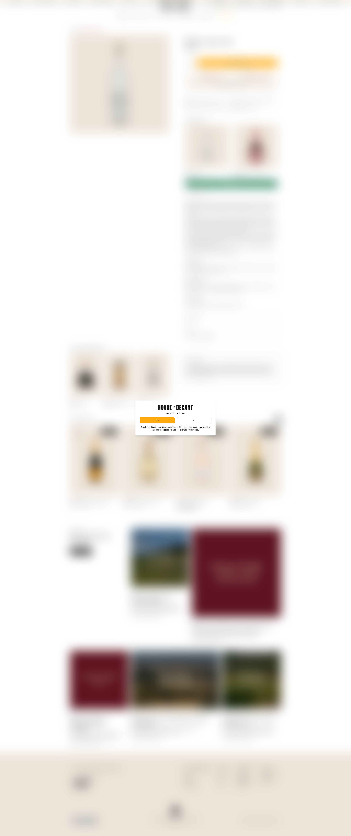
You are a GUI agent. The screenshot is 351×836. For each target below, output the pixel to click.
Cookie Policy (178, 429)
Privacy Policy (193, 429)
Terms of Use (177, 426)
